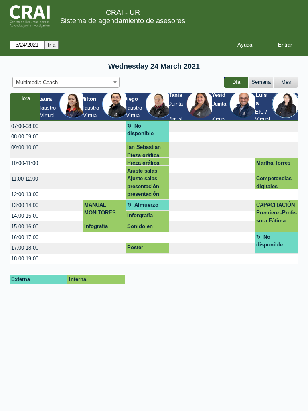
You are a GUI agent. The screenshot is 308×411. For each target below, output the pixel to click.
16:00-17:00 (24, 237)
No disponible (140, 130)
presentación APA (143, 186)
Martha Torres (273, 163)
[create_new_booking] (61, 126)
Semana (261, 82)
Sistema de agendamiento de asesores (122, 21)
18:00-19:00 (24, 259)
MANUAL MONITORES (100, 209)
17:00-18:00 (24, 248)
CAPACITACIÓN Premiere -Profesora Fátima (276, 213)
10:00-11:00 (24, 163)
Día (236, 82)
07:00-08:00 (24, 126)
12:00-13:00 (24, 194)
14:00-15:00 (24, 216)
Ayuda (244, 45)
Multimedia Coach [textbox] (37, 82)
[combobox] (66, 82)
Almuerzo (146, 205)
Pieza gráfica (143, 155)
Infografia (96, 226)
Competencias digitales (274, 182)
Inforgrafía (140, 215)
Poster (135, 247)
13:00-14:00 (24, 205)
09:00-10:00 (24, 147)
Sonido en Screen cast (141, 227)
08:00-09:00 (24, 137)
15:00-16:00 (24, 227)
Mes (286, 82)
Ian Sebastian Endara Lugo (144, 147)
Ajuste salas (142, 171)
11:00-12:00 (24, 179)
